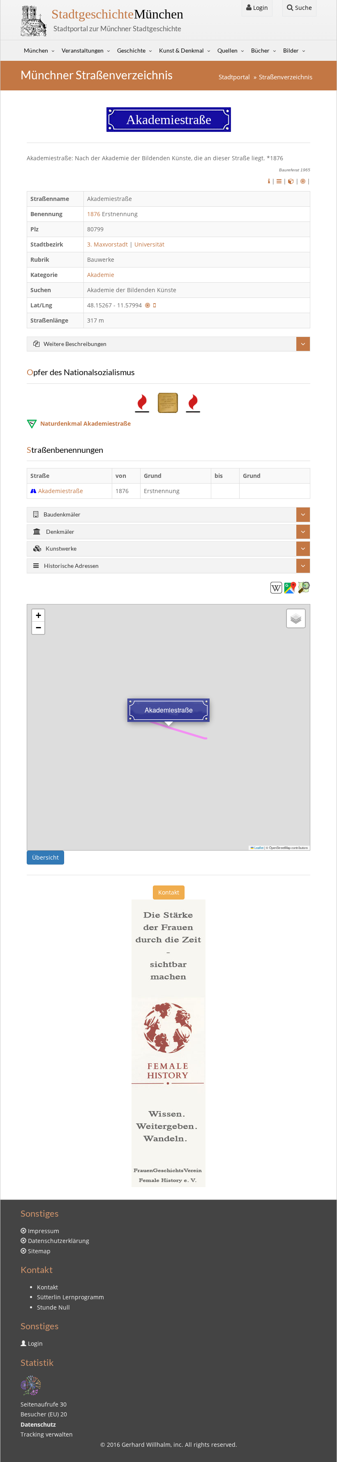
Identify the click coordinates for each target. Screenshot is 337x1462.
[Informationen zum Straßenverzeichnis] (269, 181)
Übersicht (45, 857)
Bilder (291, 50)
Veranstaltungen (83, 50)
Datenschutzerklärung (58, 1241)
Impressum (43, 1231)
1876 (93, 214)
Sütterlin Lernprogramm (70, 1297)
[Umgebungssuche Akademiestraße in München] (302, 181)
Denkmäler (59, 531)
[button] (38, 615)
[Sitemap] (31, 1384)
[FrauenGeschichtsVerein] (168, 1042)
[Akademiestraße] (276, 587)
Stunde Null (53, 1307)
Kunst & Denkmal (181, 50)
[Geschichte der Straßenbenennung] (279, 181)
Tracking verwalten (47, 1434)
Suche (302, 8)
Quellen (227, 50)
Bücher (260, 50)
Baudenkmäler (61, 514)
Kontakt (168, 892)
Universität (149, 244)
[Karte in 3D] (291, 181)
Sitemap (39, 1251)
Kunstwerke (61, 548)
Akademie (101, 275)
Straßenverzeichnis (285, 77)
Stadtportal (234, 77)
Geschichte (131, 50)
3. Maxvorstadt (107, 244)
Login (260, 8)
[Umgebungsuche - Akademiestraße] (147, 305)
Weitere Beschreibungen (75, 343)
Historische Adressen (71, 565)
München (117, 14)
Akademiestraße (60, 491)
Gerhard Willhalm (146, 1444)
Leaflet (258, 847)
